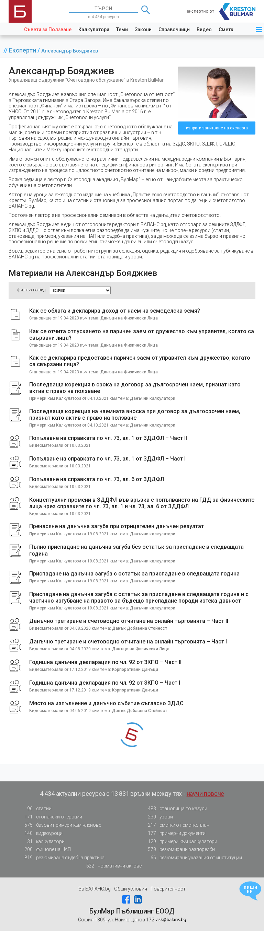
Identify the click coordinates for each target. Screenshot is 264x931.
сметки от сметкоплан (178, 825)
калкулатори (45, 841)
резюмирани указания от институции (196, 857)
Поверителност (168, 889)
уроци (160, 816)
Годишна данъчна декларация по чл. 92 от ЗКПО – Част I (104, 682)
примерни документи (177, 833)
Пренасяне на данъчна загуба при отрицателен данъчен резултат (116, 526)
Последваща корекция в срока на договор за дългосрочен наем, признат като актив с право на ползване (135, 387)
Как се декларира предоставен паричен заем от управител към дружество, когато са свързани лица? (139, 361)
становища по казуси (177, 808)
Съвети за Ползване (48, 29)
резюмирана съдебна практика (64, 857)
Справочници (174, 29)
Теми (122, 29)
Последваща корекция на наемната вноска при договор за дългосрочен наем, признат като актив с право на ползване (134, 414)
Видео (204, 29)
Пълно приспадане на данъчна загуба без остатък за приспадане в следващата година (136, 550)
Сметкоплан (233, 29)
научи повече (205, 793)
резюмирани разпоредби (181, 849)
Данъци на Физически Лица (129, 318)
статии (39, 808)
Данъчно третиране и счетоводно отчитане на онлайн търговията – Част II (128, 621)
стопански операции (53, 816)
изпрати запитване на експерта (217, 128)
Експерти (23, 50)
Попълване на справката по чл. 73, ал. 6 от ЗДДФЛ (96, 479)
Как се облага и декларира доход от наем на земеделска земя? (114, 310)
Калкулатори (93, 29)
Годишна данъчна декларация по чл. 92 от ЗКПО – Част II (105, 662)
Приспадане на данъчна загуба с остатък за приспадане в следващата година (134, 573)
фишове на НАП (47, 849)
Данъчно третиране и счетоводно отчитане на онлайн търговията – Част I (128, 641)
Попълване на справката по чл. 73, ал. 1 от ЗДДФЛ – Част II (108, 438)
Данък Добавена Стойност (139, 628)
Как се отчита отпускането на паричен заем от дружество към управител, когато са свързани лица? (141, 334)
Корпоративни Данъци (135, 669)
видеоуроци (43, 833)
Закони (143, 29)
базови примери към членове (62, 825)
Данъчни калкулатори (152, 398)
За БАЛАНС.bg (94, 889)
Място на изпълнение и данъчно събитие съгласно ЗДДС (106, 703)
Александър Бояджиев (69, 51)
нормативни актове (114, 866)
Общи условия (130, 889)
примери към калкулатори (182, 841)
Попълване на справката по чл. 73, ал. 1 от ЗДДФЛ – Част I (107, 458)
